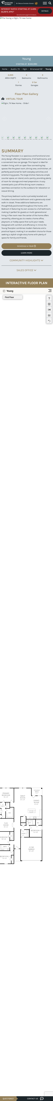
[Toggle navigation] (45, 3)
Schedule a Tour (25, 246)
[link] (26, 119)
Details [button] (44, 11)
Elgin (25, 69)
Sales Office (25, 270)
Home (4, 69)
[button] (48, 119)
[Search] (50, 3)
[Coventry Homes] (19, 3)
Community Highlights (25, 260)
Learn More (26, 253)
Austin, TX (15, 69)
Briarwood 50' (36, 69)
